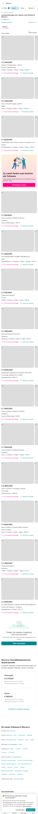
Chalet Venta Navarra (7, 295)
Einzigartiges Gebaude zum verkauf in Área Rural (16, 372)
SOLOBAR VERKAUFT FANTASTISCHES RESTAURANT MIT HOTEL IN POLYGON (19, 604)
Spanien (6, 12)
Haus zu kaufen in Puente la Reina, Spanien (14, 527)
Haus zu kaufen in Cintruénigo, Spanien (13, 488)
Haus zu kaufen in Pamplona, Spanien (12, 218)
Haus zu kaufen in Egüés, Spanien (11, 103)
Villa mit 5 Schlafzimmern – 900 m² (11, 65)
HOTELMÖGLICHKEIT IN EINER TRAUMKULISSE (15, 256)
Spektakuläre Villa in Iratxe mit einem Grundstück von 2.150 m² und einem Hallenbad (19, 142)
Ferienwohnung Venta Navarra (10, 334)
